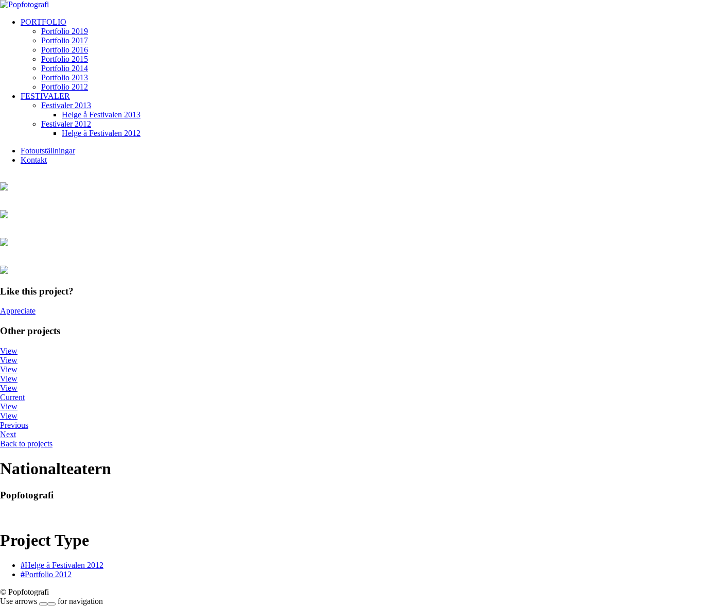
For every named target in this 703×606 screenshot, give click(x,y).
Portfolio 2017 (64, 40)
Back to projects (26, 443)
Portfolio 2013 (64, 77)
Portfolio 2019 (64, 31)
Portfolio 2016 (64, 49)
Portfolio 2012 (64, 86)
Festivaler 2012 (66, 123)
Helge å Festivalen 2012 (101, 133)
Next (8, 434)
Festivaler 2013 (66, 105)
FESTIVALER (45, 96)
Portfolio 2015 (64, 59)
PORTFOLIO (43, 22)
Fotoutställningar (48, 150)
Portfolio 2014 (64, 68)
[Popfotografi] (24, 4)
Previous (14, 425)
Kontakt (34, 159)
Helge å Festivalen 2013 (101, 114)
